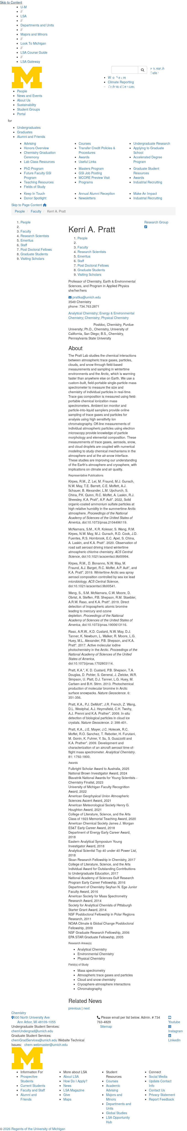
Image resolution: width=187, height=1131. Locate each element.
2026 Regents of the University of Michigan (34, 1128)
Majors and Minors (34, 34)
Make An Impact (145, 193)
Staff (24, 245)
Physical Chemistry (115, 317)
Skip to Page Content (26, 204)
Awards (84, 157)
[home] (45, 204)
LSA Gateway (30, 61)
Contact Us (157, 1090)
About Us (23, 100)
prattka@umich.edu (86, 297)
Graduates (24, 132)
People (22, 91)
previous (74, 1008)
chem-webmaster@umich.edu (46, 1044)
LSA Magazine (73, 1090)
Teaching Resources (39, 182)
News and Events (29, 95)
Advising (30, 143)
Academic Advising (113, 1087)
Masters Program (91, 168)
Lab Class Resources (39, 161)
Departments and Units (37, 25)
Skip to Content (11, 2)
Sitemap (106, 1026)
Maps (67, 1099)
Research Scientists (35, 235)
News (67, 1085)
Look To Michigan (33, 43)
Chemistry (92, 317)
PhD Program (34, 168)
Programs (86, 182)
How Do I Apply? (75, 1081)
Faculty (36, 211)
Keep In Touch (34, 193)
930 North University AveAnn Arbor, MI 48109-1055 (35, 1019)
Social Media (158, 1076)
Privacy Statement (162, 1094)
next (86, 1008)
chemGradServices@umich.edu (34, 1040)
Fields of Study (34, 186)
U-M (24, 7)
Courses (85, 143)
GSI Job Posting (90, 173)
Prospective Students (29, 1078)
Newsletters (87, 198)
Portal (21, 113)
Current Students (33, 1085)
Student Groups (28, 109)
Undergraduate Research (151, 143)
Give (66, 1094)
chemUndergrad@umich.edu (32, 1031)
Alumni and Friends (31, 136)
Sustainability (26, 104)
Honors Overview (36, 148)
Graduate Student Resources (146, 170)
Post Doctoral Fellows (36, 249)
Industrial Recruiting (147, 182)
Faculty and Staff (33, 1090)
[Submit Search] (142, 70)
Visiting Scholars (32, 258)
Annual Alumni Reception (97, 193)
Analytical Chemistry (83, 313)
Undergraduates (29, 127)
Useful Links (87, 161)
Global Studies (116, 1113)
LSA (23, 16)
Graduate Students (34, 254)
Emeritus (27, 240)
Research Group (156, 222)
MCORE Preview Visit (94, 177)
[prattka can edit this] (145, 226)
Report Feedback (161, 1099)
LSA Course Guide (34, 52)
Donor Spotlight (35, 198)
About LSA (71, 1076)
